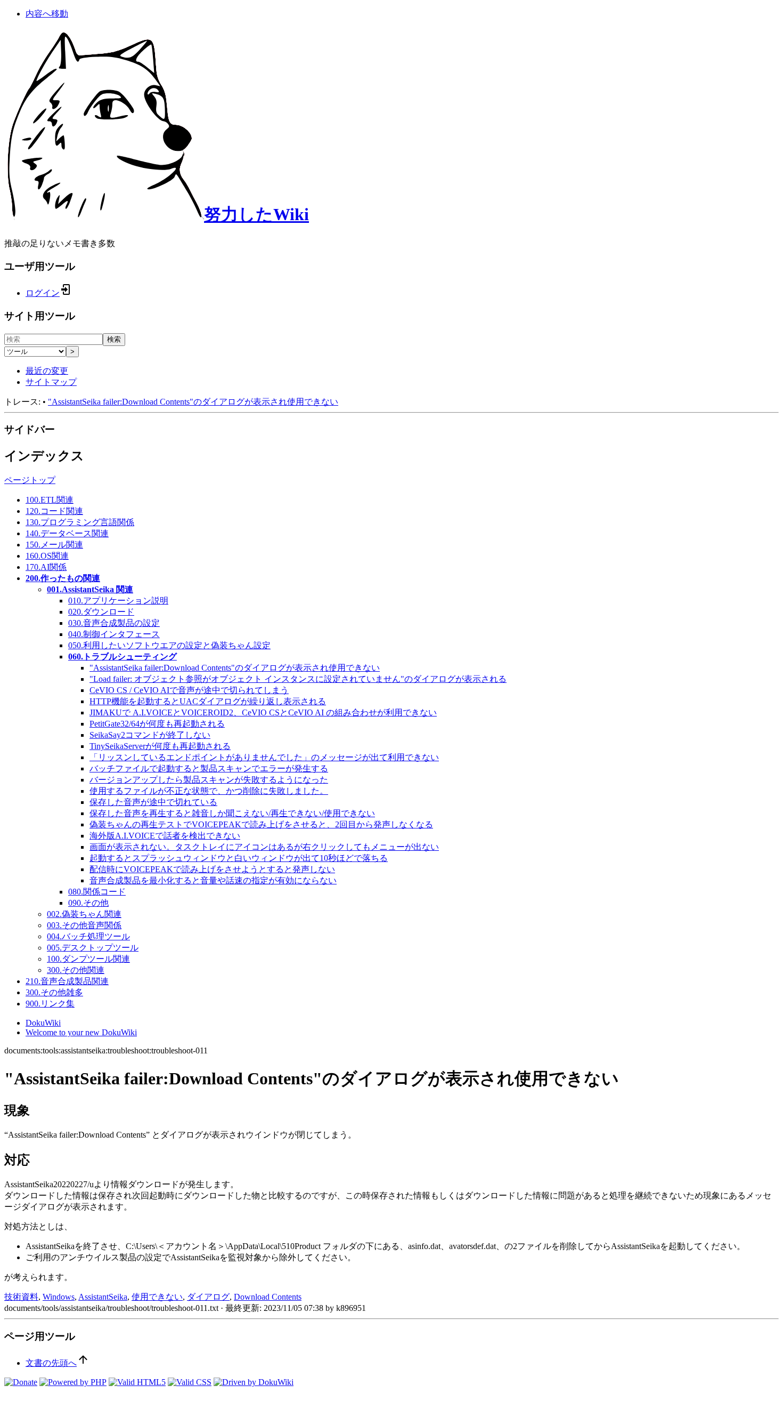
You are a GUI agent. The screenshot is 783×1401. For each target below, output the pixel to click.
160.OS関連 (47, 555)
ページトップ (29, 480)
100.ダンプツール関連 (88, 958)
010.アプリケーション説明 (118, 600)
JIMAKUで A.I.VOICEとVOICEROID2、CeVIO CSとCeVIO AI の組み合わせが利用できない (263, 712)
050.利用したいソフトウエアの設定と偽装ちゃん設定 (169, 645)
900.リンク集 (50, 1003)
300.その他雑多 (54, 992)
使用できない (157, 1296)
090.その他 (88, 902)
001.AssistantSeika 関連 (90, 589)
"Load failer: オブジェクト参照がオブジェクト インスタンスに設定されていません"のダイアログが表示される (298, 678)
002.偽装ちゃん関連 (84, 914)
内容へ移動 (47, 13)
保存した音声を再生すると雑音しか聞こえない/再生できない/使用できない (232, 813)
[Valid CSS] (189, 1382)
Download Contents (267, 1296)
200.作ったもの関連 (63, 578)
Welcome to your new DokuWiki (81, 1032)
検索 (114, 339)
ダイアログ (208, 1296)
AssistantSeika (102, 1296)
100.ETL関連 (50, 499)
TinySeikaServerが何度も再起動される (160, 746)
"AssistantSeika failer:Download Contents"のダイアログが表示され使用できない (193, 401)
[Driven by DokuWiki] (253, 1382)
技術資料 (21, 1296)
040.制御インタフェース (114, 634)
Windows (59, 1296)
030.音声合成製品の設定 (114, 622)
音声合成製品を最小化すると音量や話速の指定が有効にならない (213, 880)
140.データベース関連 (67, 533)
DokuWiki (43, 1022)
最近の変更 (47, 370)
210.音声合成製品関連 (67, 981)
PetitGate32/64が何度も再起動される (157, 723)
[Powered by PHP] (73, 1382)
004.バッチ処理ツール (88, 936)
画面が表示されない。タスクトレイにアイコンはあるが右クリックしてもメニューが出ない (264, 846)
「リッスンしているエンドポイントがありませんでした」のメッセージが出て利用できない (264, 757)
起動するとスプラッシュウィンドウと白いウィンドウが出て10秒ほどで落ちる (238, 858)
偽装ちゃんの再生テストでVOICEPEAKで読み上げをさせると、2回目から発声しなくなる (261, 824)
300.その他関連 (75, 970)
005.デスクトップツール (92, 947)
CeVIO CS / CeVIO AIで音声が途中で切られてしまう (189, 690)
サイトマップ (51, 382)
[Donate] (20, 1382)
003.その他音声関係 (84, 925)
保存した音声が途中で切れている (153, 802)
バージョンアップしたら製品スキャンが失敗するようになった (208, 779)
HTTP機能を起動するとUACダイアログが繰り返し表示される (207, 701)
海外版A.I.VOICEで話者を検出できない (164, 835)
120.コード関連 (54, 511)
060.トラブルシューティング (122, 656)
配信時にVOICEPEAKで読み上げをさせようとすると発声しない (212, 869)
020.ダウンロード (101, 611)
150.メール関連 (54, 544)
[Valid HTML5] (137, 1382)
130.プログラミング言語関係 (80, 522)
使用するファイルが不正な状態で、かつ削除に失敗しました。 (208, 790)
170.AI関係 (46, 566)
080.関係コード (97, 891)
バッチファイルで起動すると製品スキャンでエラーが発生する (208, 768)
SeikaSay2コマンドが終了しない (149, 734)
